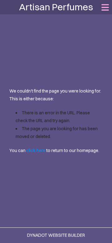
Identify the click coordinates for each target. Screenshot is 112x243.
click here (35, 150)
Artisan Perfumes (56, 7)
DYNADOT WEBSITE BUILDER (56, 235)
